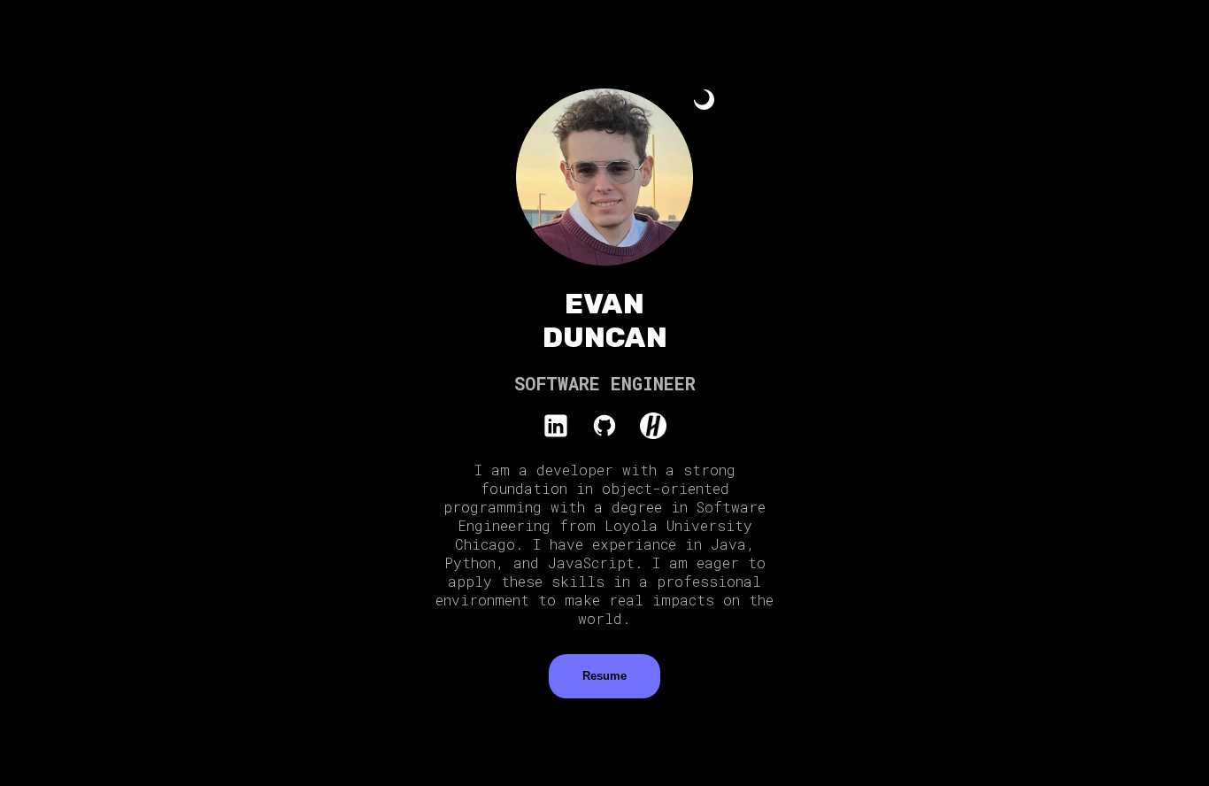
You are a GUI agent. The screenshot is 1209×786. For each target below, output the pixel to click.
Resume (604, 675)
